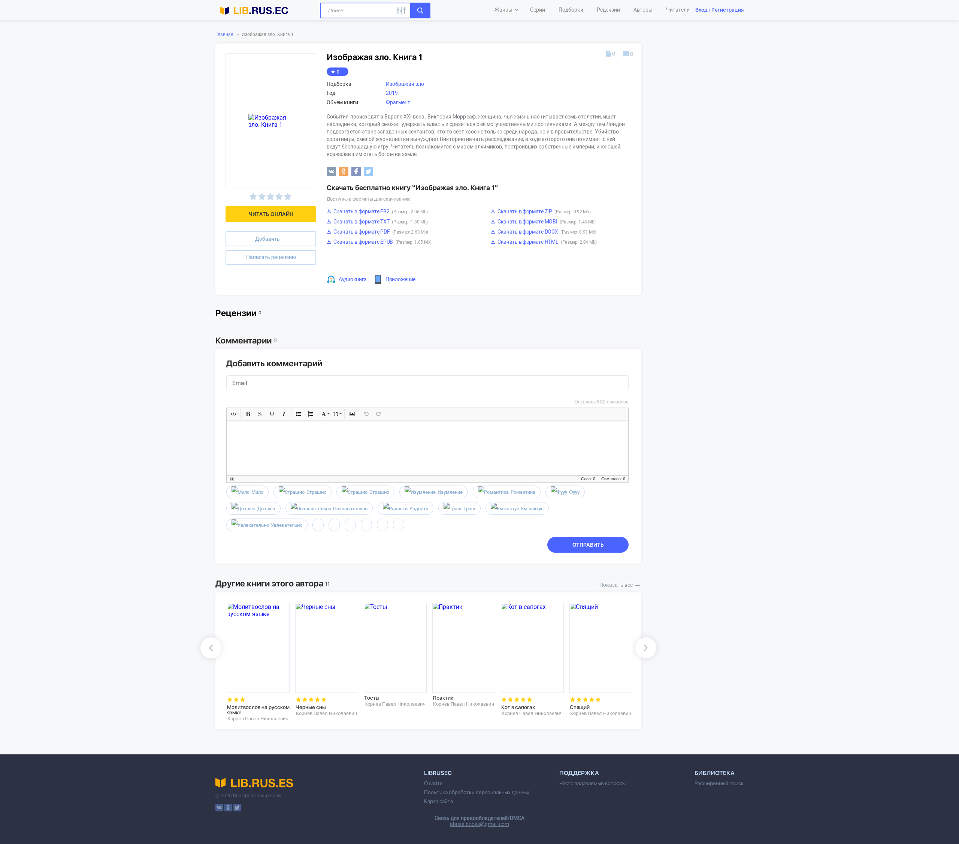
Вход (701, 10)
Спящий (580, 707)
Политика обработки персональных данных (476, 792)
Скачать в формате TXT (380, 222)
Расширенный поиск (719, 783)
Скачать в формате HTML (546, 242)
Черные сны (311, 707)
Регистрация (727, 10)
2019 (392, 93)
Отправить (588, 545)
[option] (256, 662)
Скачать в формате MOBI (546, 222)
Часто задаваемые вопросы (592, 783)
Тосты (371, 698)
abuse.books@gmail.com (479, 824)
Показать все (620, 584)
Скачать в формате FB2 (380, 211)
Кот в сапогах (518, 707)
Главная (224, 34)
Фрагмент (398, 102)
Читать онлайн (271, 214)
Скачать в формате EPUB (382, 242)
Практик (443, 698)
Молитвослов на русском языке (258, 709)
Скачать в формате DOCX (546, 232)
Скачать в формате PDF (380, 232)
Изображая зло (405, 84)
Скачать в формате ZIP (543, 211)
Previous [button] (210, 647)
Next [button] (645, 647)
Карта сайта (438, 801)
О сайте (433, 783)
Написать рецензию (271, 257)
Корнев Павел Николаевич (257, 718)
